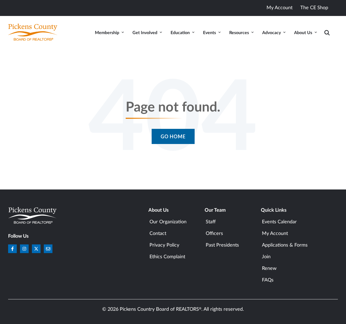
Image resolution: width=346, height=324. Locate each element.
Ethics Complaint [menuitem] (167, 256)
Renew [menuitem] (269, 268)
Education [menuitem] (180, 33)
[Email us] (48, 248)
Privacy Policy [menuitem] (164, 245)
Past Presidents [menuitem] (222, 245)
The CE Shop (314, 7)
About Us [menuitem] (303, 33)
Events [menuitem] (209, 33)
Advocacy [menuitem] (271, 33)
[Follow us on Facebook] (12, 248)
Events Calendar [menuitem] (279, 222)
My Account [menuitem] (275, 233)
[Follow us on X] (36, 248)
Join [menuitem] (266, 256)
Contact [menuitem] (157, 233)
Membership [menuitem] (107, 33)
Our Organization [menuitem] (168, 222)
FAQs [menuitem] (268, 280)
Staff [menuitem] (211, 222)
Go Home (173, 136)
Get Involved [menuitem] (144, 33)
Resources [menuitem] (239, 33)
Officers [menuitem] (214, 233)
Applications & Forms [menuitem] (285, 245)
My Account (279, 7)
